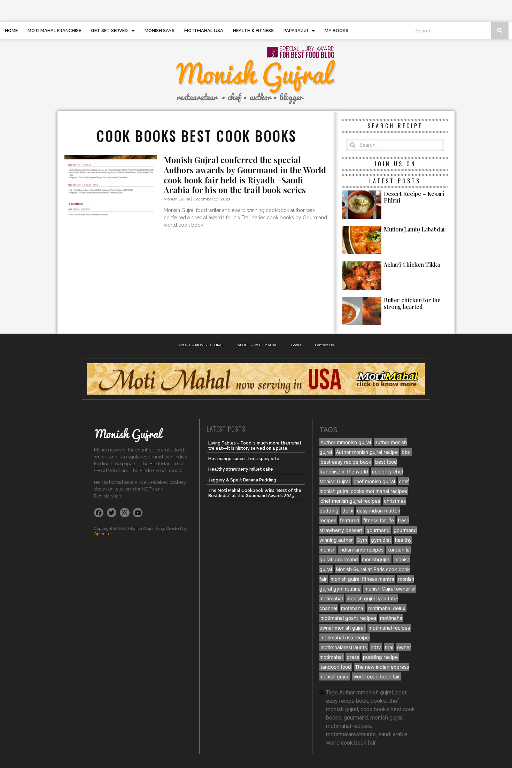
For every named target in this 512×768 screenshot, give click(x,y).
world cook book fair (376, 676)
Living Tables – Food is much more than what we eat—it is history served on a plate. (255, 445)
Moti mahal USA (203, 30)
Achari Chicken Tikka (412, 264)
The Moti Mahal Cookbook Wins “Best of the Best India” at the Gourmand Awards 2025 (254, 493)
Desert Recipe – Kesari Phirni (414, 197)
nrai (389, 647)
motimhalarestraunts (343, 647)
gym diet (381, 540)
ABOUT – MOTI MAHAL (257, 345)
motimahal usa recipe (344, 637)
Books (296, 345)
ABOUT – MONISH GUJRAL (201, 345)
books (378, 701)
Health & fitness (253, 30)
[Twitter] (111, 512)
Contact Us (324, 345)
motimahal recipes (389, 628)
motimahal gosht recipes (348, 618)
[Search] (500, 30)
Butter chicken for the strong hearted (412, 303)
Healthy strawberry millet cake (240, 469)
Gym (362, 540)
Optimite (102, 533)
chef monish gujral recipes (350, 501)
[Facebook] (98, 512)
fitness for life (378, 520)
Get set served (109, 30)
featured (349, 520)
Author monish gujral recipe (367, 452)
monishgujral (376, 559)
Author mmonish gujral (345, 442)
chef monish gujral (374, 481)
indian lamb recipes (361, 550)
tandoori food (335, 667)
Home (11, 30)
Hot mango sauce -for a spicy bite (243, 458)
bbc (406, 452)
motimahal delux (386, 608)
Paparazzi (296, 30)
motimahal (352, 608)
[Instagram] (124, 512)
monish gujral (386, 717)
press (353, 657)
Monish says (159, 30)
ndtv (376, 647)
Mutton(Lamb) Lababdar (415, 229)
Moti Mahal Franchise (54, 30)
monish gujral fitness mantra (362, 579)
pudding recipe (380, 657)
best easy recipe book (345, 462)
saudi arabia (393, 734)
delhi (347, 511)
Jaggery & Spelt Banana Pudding (242, 480)
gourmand (378, 530)
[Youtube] (137, 512)
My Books (336, 30)
